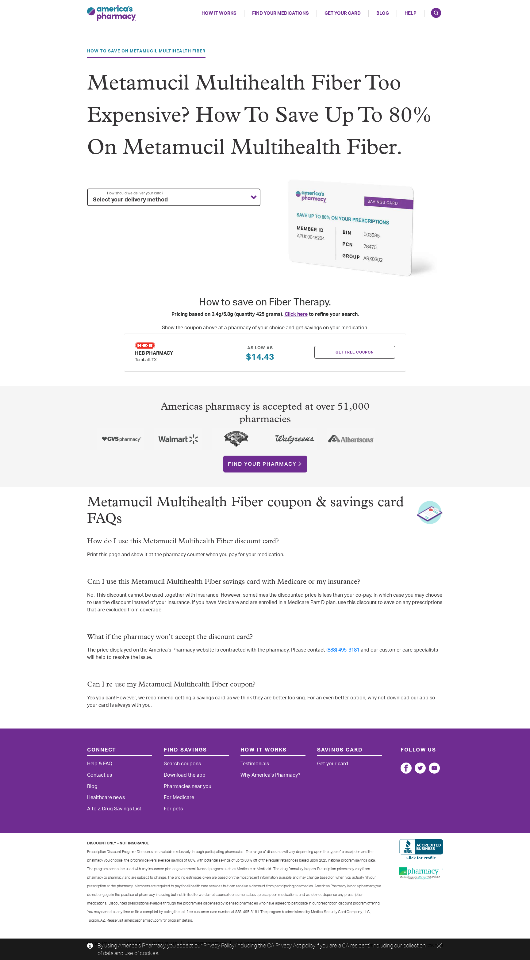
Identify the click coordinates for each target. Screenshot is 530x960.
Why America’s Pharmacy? (270, 775)
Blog (382, 13)
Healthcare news (106, 797)
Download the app (184, 775)
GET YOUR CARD (343, 13)
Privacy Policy (218, 945)
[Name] (406, 768)
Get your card (332, 763)
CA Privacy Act (284, 945)
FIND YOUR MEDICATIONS (280, 13)
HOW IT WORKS (219, 13)
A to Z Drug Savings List (114, 808)
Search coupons (182, 763)
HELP (411, 13)
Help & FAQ (99, 763)
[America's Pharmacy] (111, 13)
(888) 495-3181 (342, 650)
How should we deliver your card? (135, 193)
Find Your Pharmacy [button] (262, 464)
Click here (296, 314)
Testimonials (254, 763)
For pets (173, 808)
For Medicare (179, 797)
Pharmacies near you (187, 786)
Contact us (99, 775)
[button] (173, 197)
